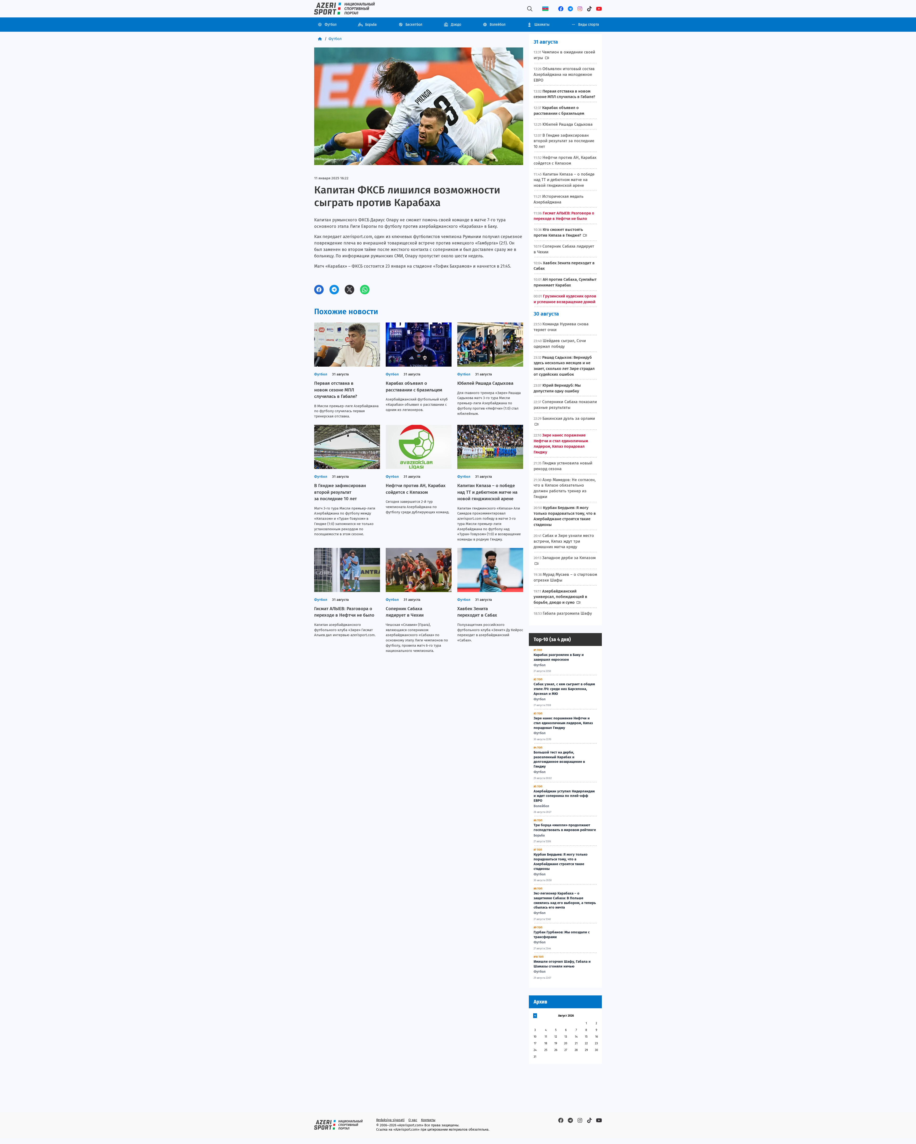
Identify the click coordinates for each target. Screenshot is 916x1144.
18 (545, 1043)
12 (555, 1036)
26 (555, 1050)
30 (596, 1050)
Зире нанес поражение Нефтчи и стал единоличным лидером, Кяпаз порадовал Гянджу (563, 723)
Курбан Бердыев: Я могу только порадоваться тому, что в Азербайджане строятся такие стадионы (561, 861)
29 (586, 1050)
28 (576, 1050)
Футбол (331, 24)
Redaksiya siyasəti (390, 1120)
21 (576, 1043)
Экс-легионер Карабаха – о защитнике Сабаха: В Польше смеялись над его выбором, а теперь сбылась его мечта (565, 900)
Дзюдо (456, 24)
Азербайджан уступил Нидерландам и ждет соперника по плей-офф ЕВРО (564, 796)
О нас (412, 1120)
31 (535, 1056)
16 (596, 1036)
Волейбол (497, 24)
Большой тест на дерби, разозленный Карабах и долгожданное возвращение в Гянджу (559, 759)
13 (565, 1036)
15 (586, 1036)
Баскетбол (414, 24)
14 (576, 1036)
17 (535, 1043)
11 (546, 1036)
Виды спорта (588, 24)
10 (535, 1036)
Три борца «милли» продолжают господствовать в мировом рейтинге (565, 827)
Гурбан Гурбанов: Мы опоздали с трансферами (562, 934)
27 (565, 1050)
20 (565, 1043)
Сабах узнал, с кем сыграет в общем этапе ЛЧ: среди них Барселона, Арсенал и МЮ (564, 689)
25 (545, 1050)
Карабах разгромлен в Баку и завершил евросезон (559, 657)
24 (535, 1050)
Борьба (371, 24)
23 (596, 1043)
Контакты (428, 1120)
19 (555, 1043)
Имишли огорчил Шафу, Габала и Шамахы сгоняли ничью (562, 963)
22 (586, 1043)
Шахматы (542, 24)
